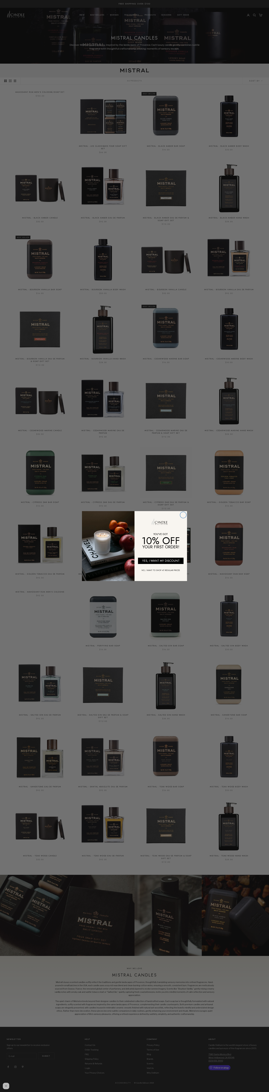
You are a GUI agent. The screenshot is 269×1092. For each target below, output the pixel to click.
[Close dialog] (183, 515)
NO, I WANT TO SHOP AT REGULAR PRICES (161, 570)
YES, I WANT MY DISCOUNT (160, 561)
